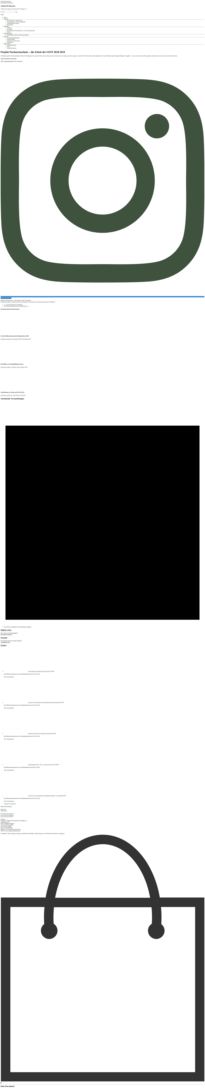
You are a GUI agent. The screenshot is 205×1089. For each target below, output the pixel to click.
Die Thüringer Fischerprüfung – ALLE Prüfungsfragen (21, 30)
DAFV (9, 32)
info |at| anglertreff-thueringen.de (12, 829)
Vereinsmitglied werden (13, 23)
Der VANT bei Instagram (7, 815)
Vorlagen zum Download (13, 40)
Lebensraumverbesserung (42, 302)
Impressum (3, 809)
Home (5, 17)
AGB (8, 46)
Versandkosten (10, 676)
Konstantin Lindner (5, 302)
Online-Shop (7, 43)
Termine (9, 27)
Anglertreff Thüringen (8, 6)
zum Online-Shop (11, 45)
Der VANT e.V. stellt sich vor (14, 20)
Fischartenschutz (8, 33)
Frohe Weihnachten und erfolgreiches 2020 (15, 336)
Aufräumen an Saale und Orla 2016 (12, 392)
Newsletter (9, 29)
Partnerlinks (10, 42)
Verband (6, 18)
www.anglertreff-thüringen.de (12, 830)
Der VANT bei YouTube (7, 816)
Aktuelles (6, 26)
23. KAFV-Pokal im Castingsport (13, 304)
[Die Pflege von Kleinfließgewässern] (11, 361)
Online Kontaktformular (13, 38)
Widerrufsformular (11, 48)
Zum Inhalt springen (6, 1)
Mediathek (52, 302)
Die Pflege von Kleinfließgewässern (12, 364)
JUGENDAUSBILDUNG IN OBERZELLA (16, 306)
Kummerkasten (11, 39)
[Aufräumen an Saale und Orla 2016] (11, 389)
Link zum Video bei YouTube (8, 58)
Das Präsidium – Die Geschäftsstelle (16, 21)
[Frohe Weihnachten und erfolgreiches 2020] (11, 332)
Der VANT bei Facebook (7, 813)
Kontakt (6, 36)
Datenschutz (4, 810)
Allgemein (32, 302)
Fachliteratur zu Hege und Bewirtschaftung (18, 35)
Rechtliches (10, 24)
